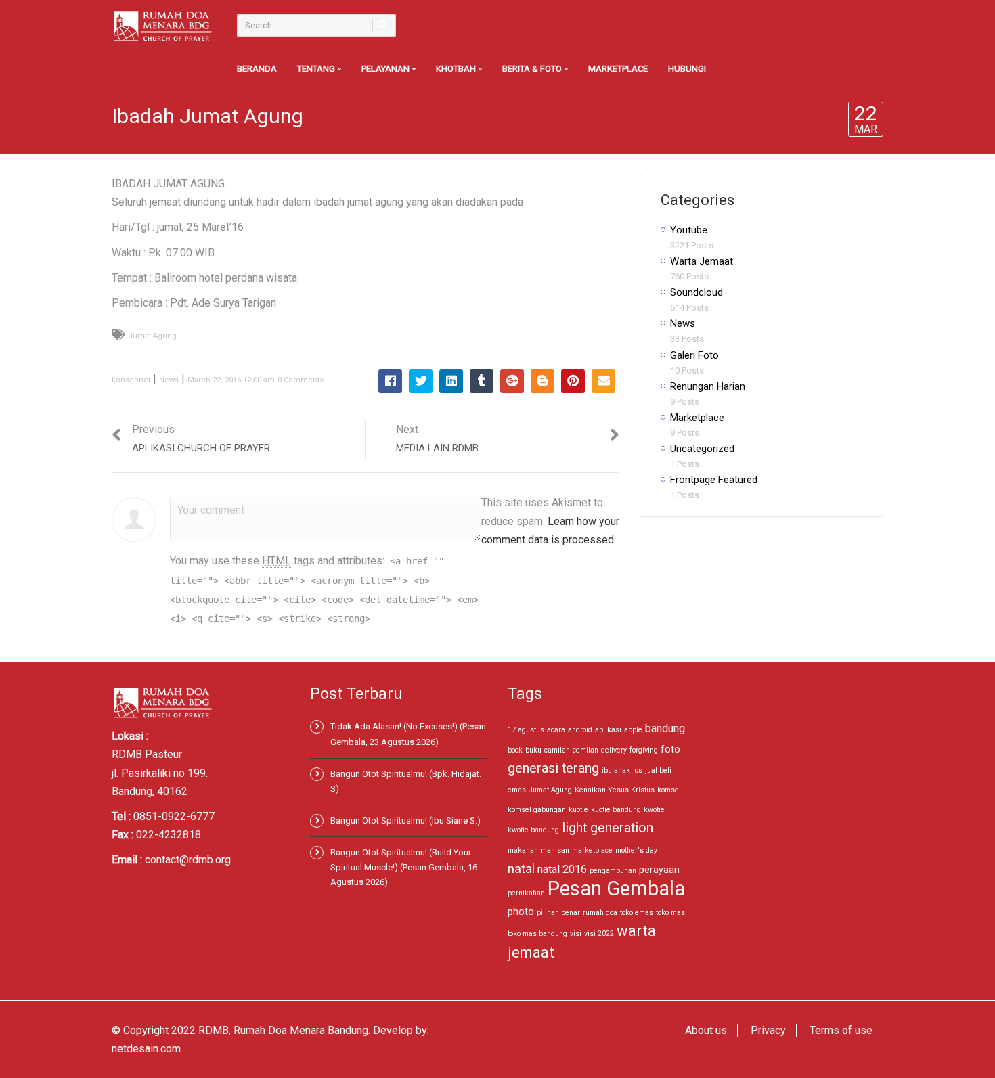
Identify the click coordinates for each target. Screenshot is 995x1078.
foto (670, 749)
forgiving (643, 750)
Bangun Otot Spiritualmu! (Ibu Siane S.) (405, 820)
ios (637, 770)
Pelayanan (386, 69)
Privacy (768, 1030)
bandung (665, 728)
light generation (607, 828)
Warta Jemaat (701, 261)
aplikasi (608, 729)
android (580, 729)
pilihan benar (558, 912)
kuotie (578, 809)
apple (633, 729)
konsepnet (131, 380)
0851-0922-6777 (174, 816)
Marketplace (618, 69)
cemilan (585, 750)
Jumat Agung (152, 336)
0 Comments (301, 380)
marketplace (592, 850)
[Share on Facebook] (390, 381)
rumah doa (600, 912)
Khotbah (457, 69)
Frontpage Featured (713, 480)
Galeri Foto (694, 355)
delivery (614, 750)
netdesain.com (146, 1048)
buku (533, 750)
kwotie (654, 809)
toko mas (670, 912)
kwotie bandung (533, 830)
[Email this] (603, 381)
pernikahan (526, 893)
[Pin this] (573, 381)
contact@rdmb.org (188, 859)
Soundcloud (696, 292)
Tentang (317, 69)
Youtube (688, 230)
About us (706, 1030)
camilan (557, 750)
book (515, 750)
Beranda (257, 69)
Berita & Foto (533, 69)
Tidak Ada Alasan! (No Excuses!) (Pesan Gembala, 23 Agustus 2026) (408, 733)
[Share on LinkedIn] (451, 381)
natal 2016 (562, 869)
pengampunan (613, 870)
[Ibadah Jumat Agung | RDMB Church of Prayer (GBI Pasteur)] (162, 25)
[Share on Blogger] (542, 381)
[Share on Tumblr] (481, 381)
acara (556, 729)
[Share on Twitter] (421, 381)
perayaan (659, 869)
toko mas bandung (537, 933)
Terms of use (841, 1030)
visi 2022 (599, 933)
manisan (555, 850)
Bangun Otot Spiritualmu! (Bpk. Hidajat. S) (405, 781)
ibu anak (616, 770)
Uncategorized (702, 449)
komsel (669, 790)
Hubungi (687, 69)
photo (521, 911)
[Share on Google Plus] (512, 381)
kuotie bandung (616, 809)
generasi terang (553, 768)
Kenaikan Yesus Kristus (615, 790)
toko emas (636, 912)
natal (521, 868)
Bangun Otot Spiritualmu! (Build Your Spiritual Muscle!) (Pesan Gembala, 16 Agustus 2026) (403, 867)
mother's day (636, 850)
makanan (523, 850)
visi (575, 933)
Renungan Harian (707, 386)
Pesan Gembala (616, 888)
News (169, 380)
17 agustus (526, 729)
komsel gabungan (537, 809)
